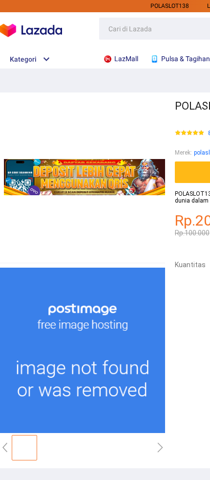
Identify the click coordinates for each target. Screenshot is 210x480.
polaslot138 (169, 5)
